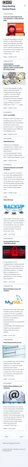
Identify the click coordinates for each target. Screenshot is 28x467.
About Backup (8, 200)
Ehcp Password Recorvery (12, 342)
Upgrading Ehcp (9, 141)
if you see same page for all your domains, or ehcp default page (14, 18)
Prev (6, 436)
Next (21, 436)
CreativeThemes (7, 451)
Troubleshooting (8, 13)
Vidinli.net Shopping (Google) (11, 443)
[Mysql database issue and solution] (14, 299)
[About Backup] (14, 208)
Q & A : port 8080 (9, 115)
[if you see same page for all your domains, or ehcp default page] (14, 29)
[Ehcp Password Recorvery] (14, 351)
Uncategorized (8, 112)
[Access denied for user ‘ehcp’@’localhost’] (14, 252)
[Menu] (25, 5)
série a (16, 456)
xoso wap (11, 462)
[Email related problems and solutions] (14, 396)
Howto (5, 197)
